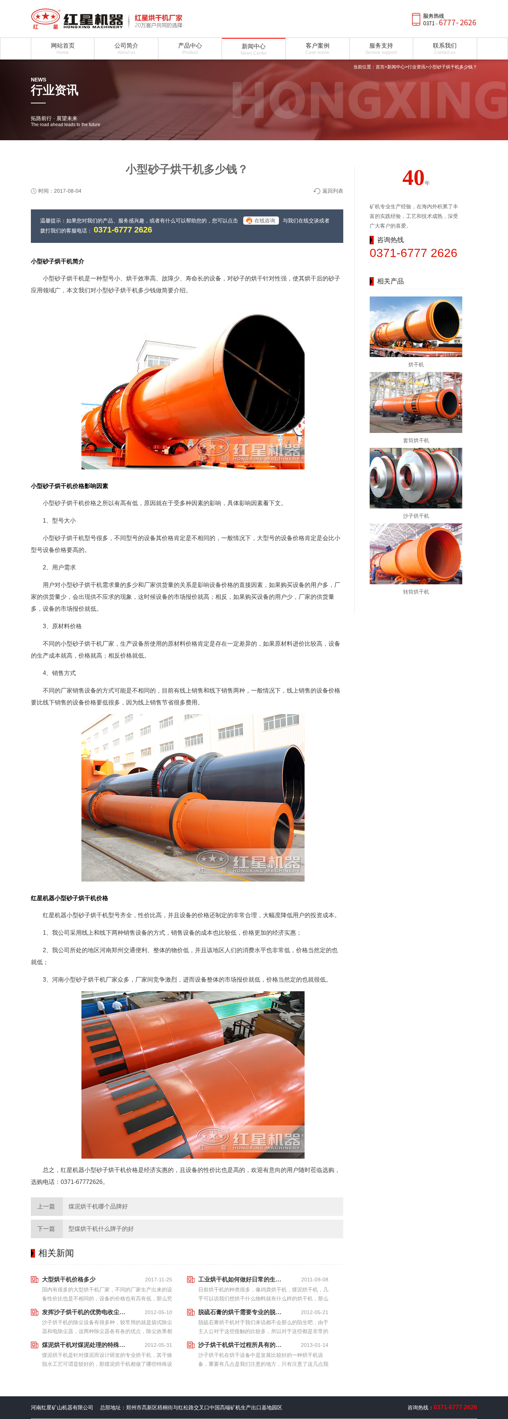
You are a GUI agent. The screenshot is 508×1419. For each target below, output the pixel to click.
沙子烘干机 (416, 516)
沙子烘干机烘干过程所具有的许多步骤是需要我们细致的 (242, 1345)
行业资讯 (416, 67)
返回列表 (332, 191)
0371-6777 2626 (123, 229)
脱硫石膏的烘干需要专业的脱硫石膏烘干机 (242, 1312)
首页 (380, 67)
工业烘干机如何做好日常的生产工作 (242, 1279)
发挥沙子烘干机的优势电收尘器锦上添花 (86, 1312)
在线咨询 (264, 221)
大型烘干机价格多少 (69, 1279)
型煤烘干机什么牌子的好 (101, 1229)
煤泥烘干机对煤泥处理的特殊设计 (86, 1345)
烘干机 (416, 364)
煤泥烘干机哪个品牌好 (98, 1206)
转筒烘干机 (416, 592)
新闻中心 (396, 67)
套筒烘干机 (416, 440)
